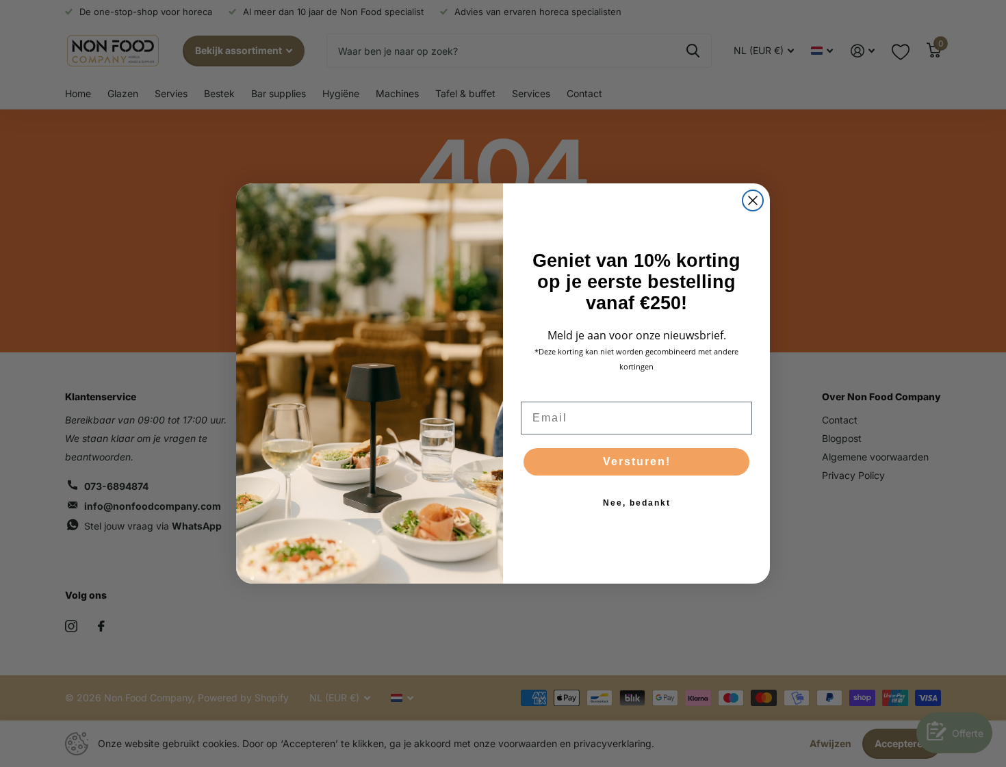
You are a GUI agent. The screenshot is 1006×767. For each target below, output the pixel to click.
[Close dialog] (753, 200)
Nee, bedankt (637, 503)
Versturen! (637, 461)
